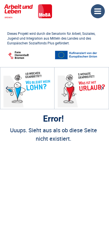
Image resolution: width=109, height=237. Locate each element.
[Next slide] (102, 88)
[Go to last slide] (7, 88)
